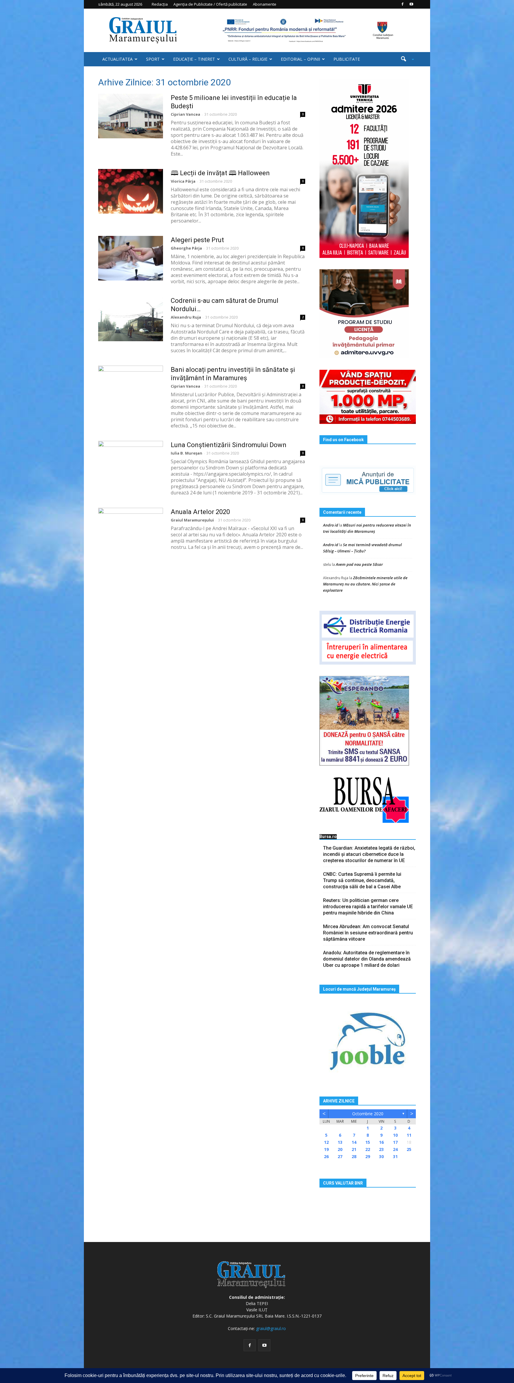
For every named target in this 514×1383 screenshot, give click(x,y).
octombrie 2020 (367, 1113)
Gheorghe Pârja (186, 248)
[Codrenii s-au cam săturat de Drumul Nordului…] (130, 319)
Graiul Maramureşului (192, 520)
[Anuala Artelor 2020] (130, 530)
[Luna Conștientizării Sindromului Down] (130, 463)
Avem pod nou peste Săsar (359, 564)
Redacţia (160, 4)
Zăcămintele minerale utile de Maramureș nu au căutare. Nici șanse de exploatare (365, 584)
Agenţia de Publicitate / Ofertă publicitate (210, 4)
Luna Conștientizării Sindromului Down (228, 445)
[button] (405, 59)
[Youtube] (411, 4)
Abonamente (264, 4)
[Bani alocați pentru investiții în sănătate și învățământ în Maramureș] (130, 388)
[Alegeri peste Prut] (130, 258)
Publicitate (346, 59)
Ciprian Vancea (185, 114)
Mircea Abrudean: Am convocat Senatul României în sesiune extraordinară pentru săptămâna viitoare (368, 933)
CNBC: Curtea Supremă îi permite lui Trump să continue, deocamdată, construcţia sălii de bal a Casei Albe (362, 880)
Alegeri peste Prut (197, 240)
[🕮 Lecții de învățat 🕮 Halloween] (130, 191)
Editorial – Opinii (300, 59)
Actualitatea (117, 59)
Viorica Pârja (183, 181)
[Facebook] (402, 4)
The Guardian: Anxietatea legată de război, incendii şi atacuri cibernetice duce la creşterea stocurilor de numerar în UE (369, 854)
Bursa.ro (328, 836)
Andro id (330, 525)
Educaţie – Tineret (194, 59)
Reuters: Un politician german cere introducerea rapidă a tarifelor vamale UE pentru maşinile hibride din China (368, 907)
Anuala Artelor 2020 (200, 512)
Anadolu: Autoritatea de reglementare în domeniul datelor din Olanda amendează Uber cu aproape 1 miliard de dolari (367, 959)
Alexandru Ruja (186, 317)
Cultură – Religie (247, 59)
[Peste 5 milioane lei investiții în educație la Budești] (130, 116)
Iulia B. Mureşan (186, 453)
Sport (153, 59)
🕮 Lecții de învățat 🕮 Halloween (220, 173)
